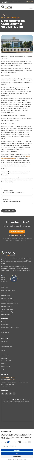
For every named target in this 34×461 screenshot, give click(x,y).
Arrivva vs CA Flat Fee (6, 314)
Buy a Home (4, 322)
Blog (2, 369)
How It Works (4, 358)
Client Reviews (5, 332)
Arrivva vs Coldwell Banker (8, 301)
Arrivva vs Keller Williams (7, 298)
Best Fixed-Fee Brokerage (8, 290)
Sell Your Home (5, 324)
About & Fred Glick (6, 361)
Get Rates (3, 344)
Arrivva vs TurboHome (7, 309)
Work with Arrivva (17, 231)
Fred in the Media (5, 366)
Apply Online (4, 341)
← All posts (4, 15)
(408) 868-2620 (29, 1)
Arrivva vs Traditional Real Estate (9, 303)
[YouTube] (2, 393)
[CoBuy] (14, 278)
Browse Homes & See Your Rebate (10, 327)
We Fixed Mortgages (6, 346)
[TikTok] (10, 393)
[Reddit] (14, 393)
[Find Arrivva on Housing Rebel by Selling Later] (5, 278)
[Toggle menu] (31, 7)
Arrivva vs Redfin (5, 295)
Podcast (3, 363)
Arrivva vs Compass (6, 293)
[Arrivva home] (6, 6)
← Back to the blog (8, 210)
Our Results (4, 330)
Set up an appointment (7, 377)
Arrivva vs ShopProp (6, 306)
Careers (3, 351)
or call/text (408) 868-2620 (17, 236)
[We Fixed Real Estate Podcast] (6, 393)
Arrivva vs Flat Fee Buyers (8, 312)
